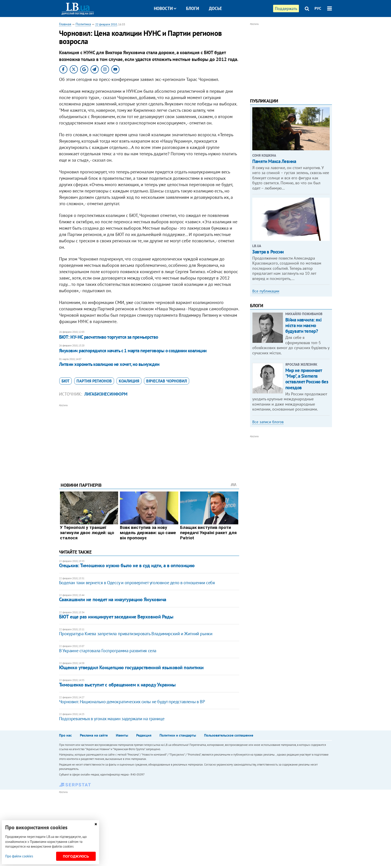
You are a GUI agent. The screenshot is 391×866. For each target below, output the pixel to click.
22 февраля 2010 (106, 24)
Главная (65, 24)
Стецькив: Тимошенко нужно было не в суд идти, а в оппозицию (127, 565)
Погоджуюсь (76, 856)
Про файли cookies (19, 856)
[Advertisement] (149, 440)
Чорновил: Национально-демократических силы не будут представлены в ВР (132, 702)
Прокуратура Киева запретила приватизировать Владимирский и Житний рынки (135, 634)
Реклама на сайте (94, 735)
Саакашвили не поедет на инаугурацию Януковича (112, 599)
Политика (83, 24)
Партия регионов (94, 381)
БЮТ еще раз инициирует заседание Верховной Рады (116, 616)
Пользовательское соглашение (228, 735)
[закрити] (96, 824)
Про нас (65, 735)
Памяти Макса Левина (274, 161)
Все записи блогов (268, 421)
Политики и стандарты (178, 735)
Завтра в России (268, 252)
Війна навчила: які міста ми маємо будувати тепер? (303, 325)
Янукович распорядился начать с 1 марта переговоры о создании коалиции (133, 351)
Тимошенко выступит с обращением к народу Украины (117, 684)
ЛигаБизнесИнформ (105, 394)
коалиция (129, 381)
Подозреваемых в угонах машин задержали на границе (111, 719)
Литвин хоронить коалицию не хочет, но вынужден (109, 364)
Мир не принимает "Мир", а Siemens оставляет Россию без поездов (306, 379)
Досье (215, 8)
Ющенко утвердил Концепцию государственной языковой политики (131, 667)
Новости (163, 8)
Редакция (143, 735)
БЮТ (65, 381)
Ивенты (122, 735)
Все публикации (265, 291)
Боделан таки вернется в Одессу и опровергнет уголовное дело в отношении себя (137, 583)
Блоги (192, 8)
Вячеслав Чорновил (166, 381)
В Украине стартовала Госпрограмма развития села (107, 651)
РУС (318, 8)
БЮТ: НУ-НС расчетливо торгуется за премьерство (108, 337)
